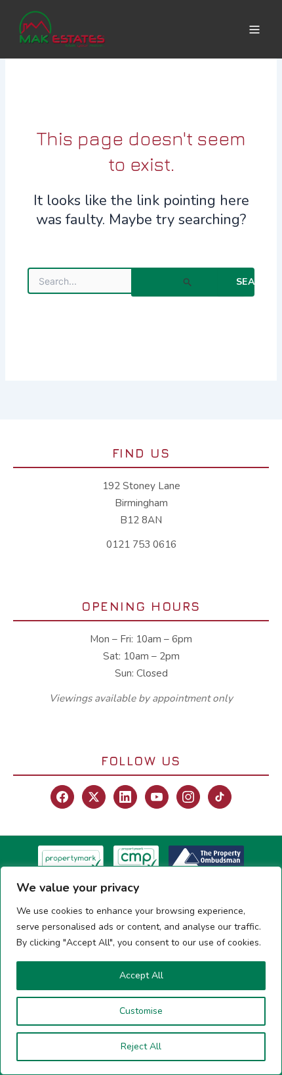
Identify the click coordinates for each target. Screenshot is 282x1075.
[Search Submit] (188, 282)
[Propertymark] (71, 859)
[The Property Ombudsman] (206, 859)
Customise (141, 1011)
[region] (141, 970)
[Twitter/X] (94, 797)
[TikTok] (220, 797)
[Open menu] (254, 29)
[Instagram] (188, 797)
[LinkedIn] (125, 797)
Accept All (141, 975)
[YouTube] (157, 797)
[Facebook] (62, 797)
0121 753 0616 (141, 544)
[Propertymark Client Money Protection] (136, 859)
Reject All (141, 1046)
